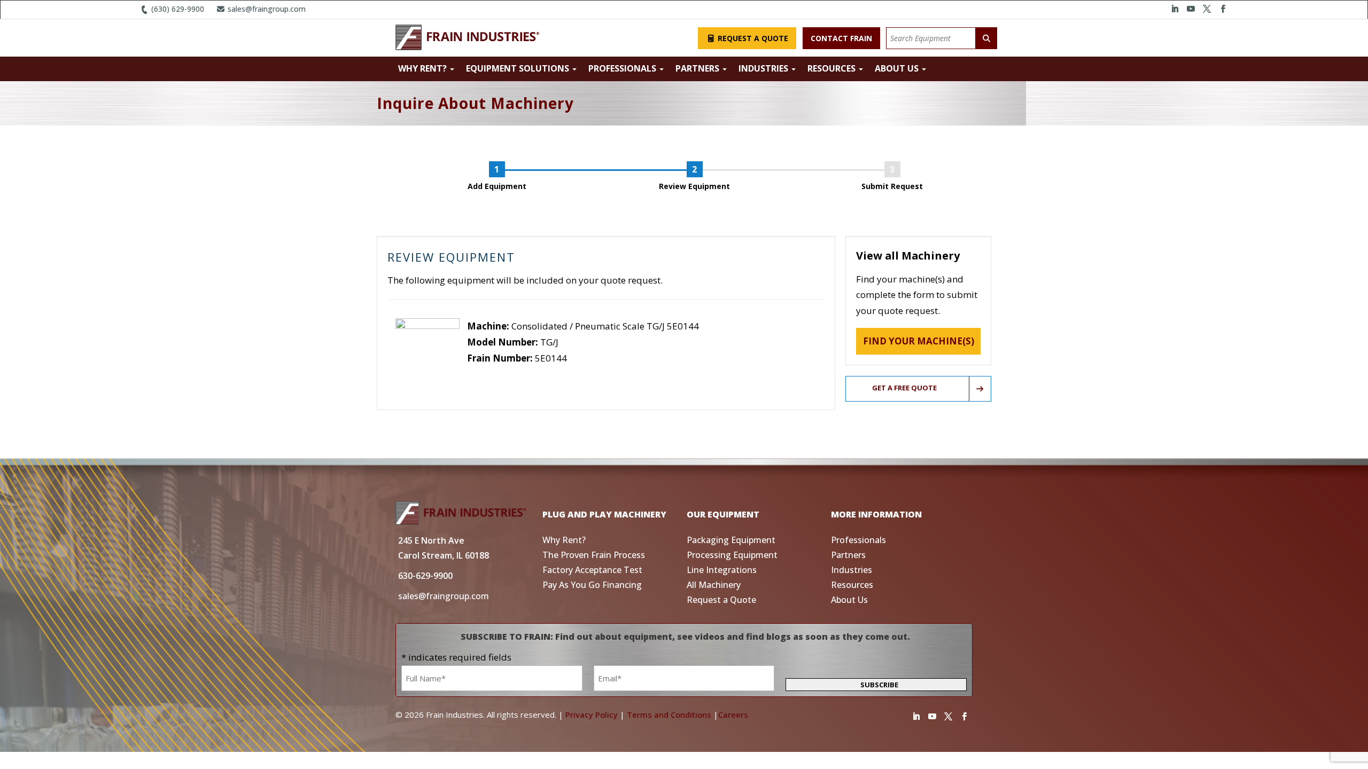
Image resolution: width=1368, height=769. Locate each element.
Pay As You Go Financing (592, 585)
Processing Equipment (732, 555)
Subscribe (879, 684)
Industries (764, 68)
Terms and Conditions (669, 714)
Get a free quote (904, 388)
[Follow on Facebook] (1223, 9)
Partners (698, 68)
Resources (832, 68)
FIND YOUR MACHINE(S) (918, 341)
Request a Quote (752, 38)
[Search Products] (986, 38)
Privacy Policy (591, 714)
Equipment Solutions (518, 68)
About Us (898, 68)
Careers (733, 714)
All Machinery (714, 585)
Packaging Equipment (731, 540)
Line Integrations (722, 570)
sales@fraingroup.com (266, 9)
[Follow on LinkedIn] (1175, 9)
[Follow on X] (1207, 9)
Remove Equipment (508, 373)
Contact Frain (841, 38)
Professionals (623, 68)
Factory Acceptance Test (592, 570)
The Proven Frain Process (593, 555)
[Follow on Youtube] (1191, 9)
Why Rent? (423, 68)
